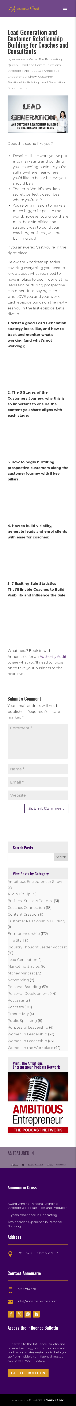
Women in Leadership (27, 1041)
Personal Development (28, 994)
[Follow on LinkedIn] (36, 1314)
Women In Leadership (27, 1034)
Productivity (18, 1014)
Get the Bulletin (28, 1373)
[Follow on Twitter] (19, 1314)
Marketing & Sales (23, 966)
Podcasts (16, 1007)
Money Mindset (21, 973)
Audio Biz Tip (19, 894)
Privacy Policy (54, 1400)
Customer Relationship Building (36, 921)
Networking (18, 980)
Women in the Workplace (30, 1048)
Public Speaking (22, 1021)
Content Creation (23, 914)
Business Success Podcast (30, 901)
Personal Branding (24, 987)
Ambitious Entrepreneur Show (35, 882)
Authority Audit (53, 657)
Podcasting (18, 1000)
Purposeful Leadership (28, 1027)
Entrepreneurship (24, 934)
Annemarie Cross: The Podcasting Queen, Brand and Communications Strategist (35, 65)
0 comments (17, 88)
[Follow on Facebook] (11, 1314)
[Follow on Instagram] (27, 1314)
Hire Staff (16, 940)
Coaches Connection (26, 908)
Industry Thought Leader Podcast (37, 947)
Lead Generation (52, 82)
